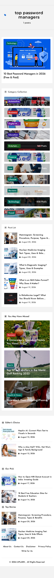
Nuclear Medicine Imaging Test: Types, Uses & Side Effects (32, 253)
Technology (11, 43)
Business (11, 335)
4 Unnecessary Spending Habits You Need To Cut (26, 341)
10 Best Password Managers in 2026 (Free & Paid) (24, 75)
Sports (10, 365)
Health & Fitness (14, 395)
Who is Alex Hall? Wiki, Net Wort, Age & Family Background (34, 448)
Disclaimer (31, 546)
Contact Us (18, 546)
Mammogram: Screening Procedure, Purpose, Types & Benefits (33, 238)
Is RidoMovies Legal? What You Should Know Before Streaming (32, 298)
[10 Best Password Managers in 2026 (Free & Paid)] (27, 54)
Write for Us (27, 551)
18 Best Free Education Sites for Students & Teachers (33, 494)
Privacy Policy (44, 546)
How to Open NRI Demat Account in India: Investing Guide (35, 478)
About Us (7, 546)
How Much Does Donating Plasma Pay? (27, 402)
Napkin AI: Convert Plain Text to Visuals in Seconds (33, 432)
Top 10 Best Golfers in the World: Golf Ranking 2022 (26, 371)
